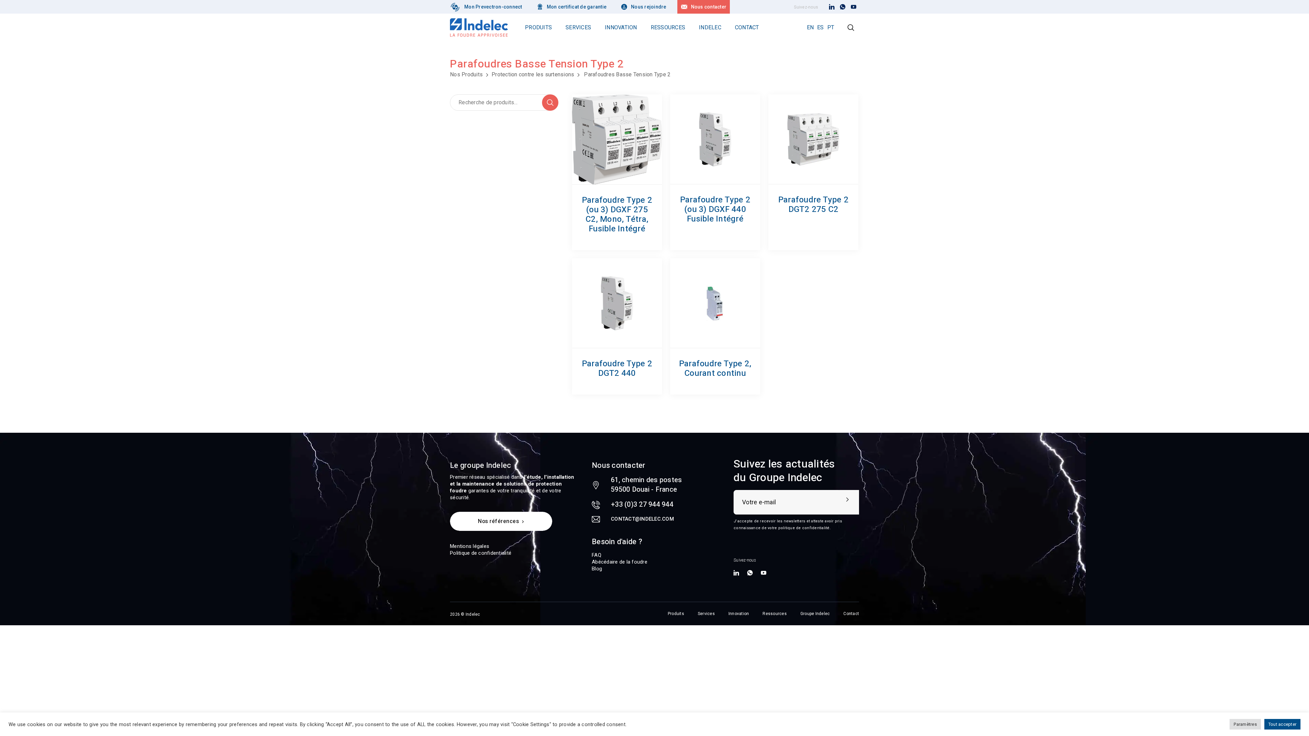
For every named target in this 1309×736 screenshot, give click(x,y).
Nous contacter (709, 7)
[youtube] (853, 7)
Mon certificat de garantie (577, 7)
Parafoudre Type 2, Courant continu (715, 368)
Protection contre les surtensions (533, 74)
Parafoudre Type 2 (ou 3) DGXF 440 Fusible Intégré (715, 209)
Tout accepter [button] (1282, 724)
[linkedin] (831, 7)
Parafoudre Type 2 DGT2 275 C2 (813, 204)
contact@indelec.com (642, 519)
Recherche (550, 102)
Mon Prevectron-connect (493, 7)
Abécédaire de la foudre (619, 562)
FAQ (596, 555)
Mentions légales (469, 546)
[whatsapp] (842, 7)
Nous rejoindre (648, 7)
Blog (597, 569)
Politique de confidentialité (480, 553)
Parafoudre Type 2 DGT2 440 (617, 368)
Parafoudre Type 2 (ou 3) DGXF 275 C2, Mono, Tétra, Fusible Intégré (617, 214)
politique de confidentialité (804, 528)
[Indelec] (455, 7)
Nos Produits (466, 74)
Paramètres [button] (1245, 724)
